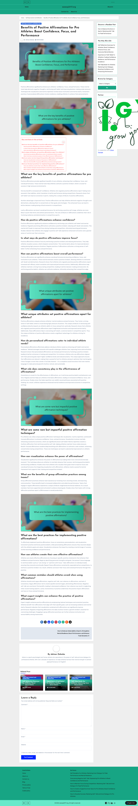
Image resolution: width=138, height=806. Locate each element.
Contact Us (64, 11)
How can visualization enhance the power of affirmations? (40, 160)
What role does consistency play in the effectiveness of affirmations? (43, 156)
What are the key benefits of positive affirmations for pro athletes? (43, 144)
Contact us (25, 779)
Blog (23, 782)
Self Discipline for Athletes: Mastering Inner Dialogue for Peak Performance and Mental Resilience (88, 774)
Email (23, 736)
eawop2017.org (69, 7)
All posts (110, 7)
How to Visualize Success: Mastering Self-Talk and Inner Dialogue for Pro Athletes (92, 795)
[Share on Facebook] (106, 803)
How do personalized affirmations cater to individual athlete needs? (43, 154)
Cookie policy (26, 791)
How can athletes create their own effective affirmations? (40, 165)
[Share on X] (109, 803)
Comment (24, 704)
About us (25, 776)
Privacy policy (26, 785)
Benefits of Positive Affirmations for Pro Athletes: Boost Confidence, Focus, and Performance (50, 31)
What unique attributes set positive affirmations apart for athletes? (43, 152)
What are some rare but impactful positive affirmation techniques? (42, 158)
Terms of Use (26, 788)
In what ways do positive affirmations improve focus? (38, 148)
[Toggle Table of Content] (62, 142)
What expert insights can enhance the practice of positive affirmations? (44, 169)
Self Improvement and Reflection (31, 23)
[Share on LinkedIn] (112, 803)
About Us (74, 11)
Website (23, 744)
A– (28, 2)
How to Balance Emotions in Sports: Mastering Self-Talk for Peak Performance (106, 31)
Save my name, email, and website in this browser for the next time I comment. (46, 752)
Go (107, 87)
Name (23, 729)
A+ (25, 2)
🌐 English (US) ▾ (130, 803)
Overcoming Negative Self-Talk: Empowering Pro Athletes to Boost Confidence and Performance (90, 779)
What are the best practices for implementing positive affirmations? (43, 164)
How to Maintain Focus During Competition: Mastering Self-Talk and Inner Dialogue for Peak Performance (92, 785)
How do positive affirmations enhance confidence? (38, 146)
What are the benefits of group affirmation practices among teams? (42, 161)
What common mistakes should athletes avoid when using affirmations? (43, 167)
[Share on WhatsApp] (115, 803)
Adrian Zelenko (30, 40)
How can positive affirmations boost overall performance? (40, 150)
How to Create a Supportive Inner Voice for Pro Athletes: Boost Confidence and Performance (92, 790)
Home (27, 7)
